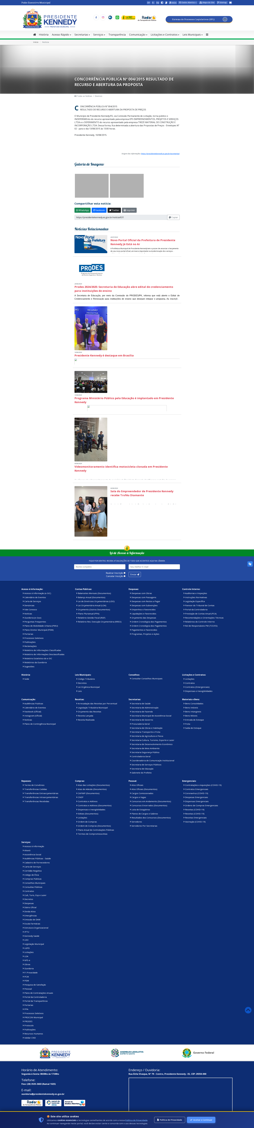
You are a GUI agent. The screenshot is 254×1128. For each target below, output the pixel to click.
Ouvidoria (29, 968)
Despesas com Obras (141, 593)
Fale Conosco (30, 609)
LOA (26, 956)
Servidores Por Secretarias (144, 825)
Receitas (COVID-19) (194, 809)
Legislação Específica (195, 601)
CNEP (80, 797)
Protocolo (29, 1025)
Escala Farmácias (32, 923)
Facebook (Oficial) (32, 711)
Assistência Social (32, 854)
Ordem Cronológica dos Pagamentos (149, 621)
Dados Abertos (188, 2)
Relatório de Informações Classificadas (42, 650)
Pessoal (28, 988)
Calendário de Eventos (35, 597)
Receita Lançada (85, 715)
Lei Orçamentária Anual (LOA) (91, 605)
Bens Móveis (191, 715)
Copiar (174, 217)
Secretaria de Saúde (141, 703)
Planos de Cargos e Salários (144, 813)
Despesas (29, 903)
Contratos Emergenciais (196, 789)
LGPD (27, 948)
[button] (207, 2)
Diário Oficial (30, 907)
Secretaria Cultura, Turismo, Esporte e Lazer (152, 740)
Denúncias (29, 605)
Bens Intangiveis (193, 711)
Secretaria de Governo (142, 719)
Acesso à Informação (34, 846)
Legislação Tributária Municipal (92, 707)
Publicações (30, 642)
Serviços (98, 34)
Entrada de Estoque (194, 719)
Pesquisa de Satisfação (35, 984)
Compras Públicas (33, 878)
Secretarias (81, 34)
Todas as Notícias (84, 96)
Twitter (115, 210)
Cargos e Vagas (138, 797)
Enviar (133, 574)
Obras (27, 964)
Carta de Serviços (32, 601)
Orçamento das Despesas (143, 617)
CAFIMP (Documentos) (88, 793)
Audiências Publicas (33, 703)
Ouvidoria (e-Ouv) (32, 617)
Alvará (27, 850)
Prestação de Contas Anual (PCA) (201, 613)
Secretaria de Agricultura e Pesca (147, 736)
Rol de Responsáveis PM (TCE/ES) (201, 625)
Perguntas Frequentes (35, 621)
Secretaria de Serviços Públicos (146, 764)
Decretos (82, 683)
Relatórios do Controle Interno (200, 621)
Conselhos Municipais (34, 883)
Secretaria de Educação (142, 768)
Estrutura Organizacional (36, 927)
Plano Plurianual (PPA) (88, 613)
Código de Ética (31, 874)
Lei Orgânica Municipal (88, 687)
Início (35, 42)
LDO (26, 940)
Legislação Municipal (34, 944)
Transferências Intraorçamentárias (41, 797)
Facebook (100, 210)
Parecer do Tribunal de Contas (199, 605)
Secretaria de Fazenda (142, 711)
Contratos (190, 683)
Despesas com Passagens (143, 597)
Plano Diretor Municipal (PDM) (39, 630)
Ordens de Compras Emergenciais (201, 805)
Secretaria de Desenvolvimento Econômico (152, 744)
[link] (166, 2)
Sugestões (29, 666)
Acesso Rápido (60, 34)
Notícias (28, 613)
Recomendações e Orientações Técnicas (204, 617)
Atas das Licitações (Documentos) (93, 785)
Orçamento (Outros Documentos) (93, 609)
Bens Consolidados (194, 703)
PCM (26, 976)
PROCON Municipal (33, 1017)
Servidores (136, 821)
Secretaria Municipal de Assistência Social (151, 715)
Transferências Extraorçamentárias (41, 793)
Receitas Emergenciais (196, 817)
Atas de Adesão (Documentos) (92, 789)
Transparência (117, 34)
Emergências (30, 915)
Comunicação (137, 34)
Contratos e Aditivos (87, 801)
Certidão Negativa (33, 870)
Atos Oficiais (137, 785)
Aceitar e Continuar (202, 1119)
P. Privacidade (31, 972)
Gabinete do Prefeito (141, 772)
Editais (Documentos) (87, 813)
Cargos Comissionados (142, 793)
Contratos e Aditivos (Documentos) (94, 805)
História (44, 34)
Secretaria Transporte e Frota (145, 732)
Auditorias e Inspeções (196, 593)
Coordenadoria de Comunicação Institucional (152, 760)
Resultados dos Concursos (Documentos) (151, 817)
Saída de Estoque (193, 728)
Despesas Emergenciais (196, 797)
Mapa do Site (208, 2)
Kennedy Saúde (31, 936)
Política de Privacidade (136, 1120)
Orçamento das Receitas (89, 711)
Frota (187, 724)
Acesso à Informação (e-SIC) (37, 593)
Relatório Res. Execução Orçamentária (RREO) (99, 621)
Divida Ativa (29, 911)
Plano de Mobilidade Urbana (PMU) (41, 625)
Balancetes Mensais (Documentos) (94, 593)
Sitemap (223, 2)
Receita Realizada (85, 719)
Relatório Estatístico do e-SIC (38, 658)
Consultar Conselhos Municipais (146, 678)
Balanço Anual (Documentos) (91, 597)
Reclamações (30, 646)
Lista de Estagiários (140, 809)
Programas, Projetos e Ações (145, 634)
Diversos (98, 96)
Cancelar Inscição (114, 576)
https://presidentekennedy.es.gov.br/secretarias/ (160, 153)
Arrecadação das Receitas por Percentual (97, 703)
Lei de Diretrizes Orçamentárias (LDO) (96, 601)
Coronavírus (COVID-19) (196, 793)
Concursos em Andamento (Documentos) (151, 801)
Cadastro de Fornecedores (37, 862)
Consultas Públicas (33, 887)
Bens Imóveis (191, 707)
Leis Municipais (192, 34)
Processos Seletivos (34, 638)
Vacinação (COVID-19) (195, 821)
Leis (79, 691)
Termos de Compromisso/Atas (92, 834)
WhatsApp (83, 210)
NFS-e (27, 960)
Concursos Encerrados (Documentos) (149, 805)
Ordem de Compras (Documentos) (94, 825)
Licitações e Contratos (164, 34)
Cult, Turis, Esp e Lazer (35, 895)
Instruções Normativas (196, 597)
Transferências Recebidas (36, 801)
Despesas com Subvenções (144, 605)
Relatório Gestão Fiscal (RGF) (91, 617)
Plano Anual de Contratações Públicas (95, 830)
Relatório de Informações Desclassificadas (44, 654)
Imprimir (130, 210)
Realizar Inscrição (114, 573)
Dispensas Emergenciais (197, 801)
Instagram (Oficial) (33, 715)
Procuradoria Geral (140, 724)
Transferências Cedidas (35, 789)
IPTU (26, 931)
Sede (26, 679)
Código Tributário (86, 679)
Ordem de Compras (87, 821)
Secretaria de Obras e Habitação (146, 728)
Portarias (28, 634)
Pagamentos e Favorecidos (144, 630)
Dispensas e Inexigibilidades (198, 691)
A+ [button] (148, 2)
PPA (26, 1009)
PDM (26, 980)
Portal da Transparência (35, 1001)
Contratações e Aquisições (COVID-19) (203, 785)
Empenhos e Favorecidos (143, 609)
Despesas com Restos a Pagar (145, 601)
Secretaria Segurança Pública (145, 752)
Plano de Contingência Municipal (40, 724)
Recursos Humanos (33, 1033)
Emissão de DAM (32, 919)
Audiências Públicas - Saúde (37, 858)
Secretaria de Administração (144, 707)
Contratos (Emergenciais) (197, 687)
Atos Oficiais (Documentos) (144, 789)
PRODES (28, 1021)
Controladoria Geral (140, 756)
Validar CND (30, 1037)
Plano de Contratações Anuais (38, 993)
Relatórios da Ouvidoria (35, 662)
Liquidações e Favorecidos (143, 613)
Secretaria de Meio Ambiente (145, 748)
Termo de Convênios (34, 785)
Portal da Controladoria (196, 609)
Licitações (189, 679)
